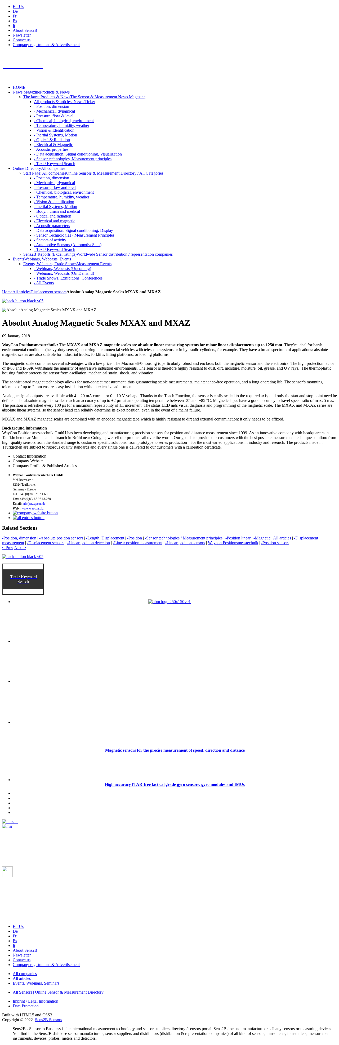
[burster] (10, 821)
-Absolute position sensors (61, 538)
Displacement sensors (48, 292)
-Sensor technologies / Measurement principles (183, 538)
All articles (21, 292)
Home (7, 292)
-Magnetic (261, 538)
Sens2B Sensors (48, 1019)
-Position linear (238, 538)
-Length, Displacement (105, 538)
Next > (20, 547)
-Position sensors (275, 543)
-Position (134, 538)
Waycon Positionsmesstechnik (233, 543)
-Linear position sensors (185, 543)
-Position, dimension (19, 538)
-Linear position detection (88, 543)
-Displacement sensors (45, 543)
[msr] (7, 826)
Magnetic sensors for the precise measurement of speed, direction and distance (175, 750)
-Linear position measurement (137, 543)
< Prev (7, 547)
